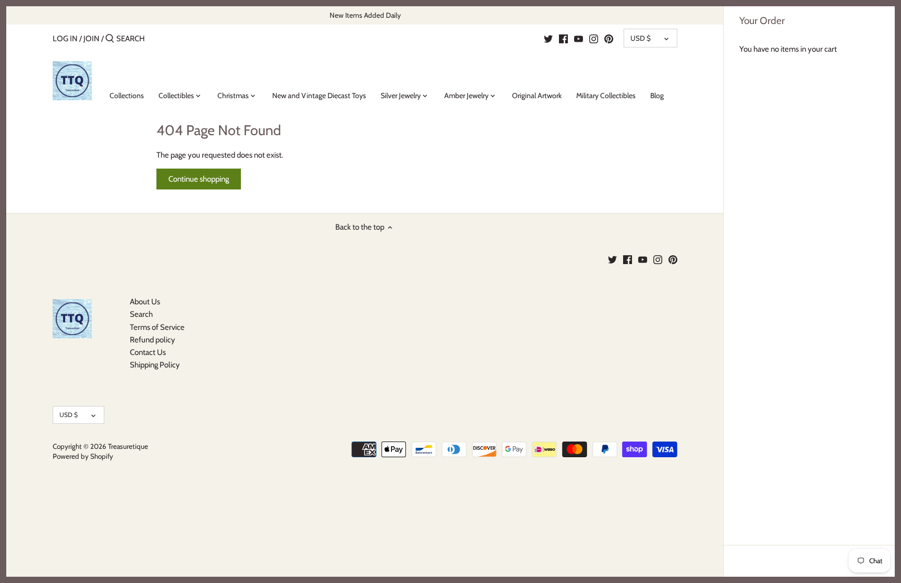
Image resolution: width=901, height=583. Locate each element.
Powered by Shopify (83, 456)
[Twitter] (548, 38)
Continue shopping (198, 179)
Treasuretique (128, 446)
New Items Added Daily (365, 15)
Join (91, 38)
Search (141, 314)
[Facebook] (563, 38)
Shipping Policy (155, 365)
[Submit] (109, 38)
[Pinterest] (608, 38)
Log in (65, 38)
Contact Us (148, 352)
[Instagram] (593, 38)
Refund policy (152, 339)
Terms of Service (157, 327)
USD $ (640, 38)
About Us (145, 301)
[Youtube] (578, 38)
